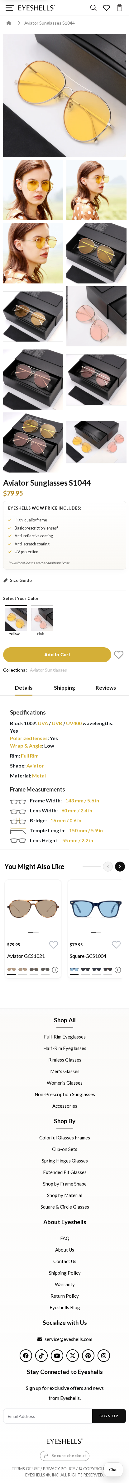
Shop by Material (64, 1195)
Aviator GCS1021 (26, 956)
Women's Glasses (65, 1083)
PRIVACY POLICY (59, 1468)
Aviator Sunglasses (48, 670)
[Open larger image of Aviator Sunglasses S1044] (64, 95)
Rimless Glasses (64, 1059)
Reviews (106, 687)
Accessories (64, 1106)
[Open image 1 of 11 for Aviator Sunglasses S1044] (33, 190)
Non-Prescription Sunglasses (65, 1094)
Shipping (64, 687)
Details (23, 687)
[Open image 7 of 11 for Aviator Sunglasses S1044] (96, 316)
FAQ (64, 1238)
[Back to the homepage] (13, 23)
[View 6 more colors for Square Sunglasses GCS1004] (118, 970)
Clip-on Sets (64, 1149)
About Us (64, 1249)
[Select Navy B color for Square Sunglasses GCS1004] (96, 969)
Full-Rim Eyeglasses (65, 1036)
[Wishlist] (106, 8)
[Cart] (119, 8)
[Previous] (108, 867)
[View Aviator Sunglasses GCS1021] (33, 908)
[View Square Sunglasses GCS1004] (96, 908)
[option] (33, 930)
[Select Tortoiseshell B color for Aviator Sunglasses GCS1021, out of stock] (22, 969)
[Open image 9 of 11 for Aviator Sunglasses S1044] (96, 379)
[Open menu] (10, 8)
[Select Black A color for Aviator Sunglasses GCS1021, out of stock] (45, 969)
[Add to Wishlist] (118, 654)
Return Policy (64, 1296)
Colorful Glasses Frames (64, 1137)
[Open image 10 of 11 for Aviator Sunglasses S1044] (33, 442)
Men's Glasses (64, 1071)
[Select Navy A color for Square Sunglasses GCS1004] (74, 969)
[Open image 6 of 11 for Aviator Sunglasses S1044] (33, 316)
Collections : (15, 670)
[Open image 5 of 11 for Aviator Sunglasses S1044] (96, 253)
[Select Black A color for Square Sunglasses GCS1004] (85, 969)
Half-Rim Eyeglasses (64, 1048)
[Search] (93, 8)
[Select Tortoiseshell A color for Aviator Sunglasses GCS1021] (11, 969)
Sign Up (108, 1416)
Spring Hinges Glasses (65, 1160)
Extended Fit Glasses (65, 1172)
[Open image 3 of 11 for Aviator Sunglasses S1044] (33, 253)
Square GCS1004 (88, 956)
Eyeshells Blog (65, 1307)
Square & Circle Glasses (65, 1206)
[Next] (120, 867)
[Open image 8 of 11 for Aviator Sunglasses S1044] (33, 379)
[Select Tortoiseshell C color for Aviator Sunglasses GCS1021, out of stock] (34, 969)
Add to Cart (57, 654)
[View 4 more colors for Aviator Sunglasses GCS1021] (55, 970)
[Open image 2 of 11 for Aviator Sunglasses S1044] (96, 190)
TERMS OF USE (26, 1468)
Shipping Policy (65, 1273)
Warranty (65, 1284)
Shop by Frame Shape (65, 1183)
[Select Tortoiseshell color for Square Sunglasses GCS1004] (107, 969)
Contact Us (64, 1261)
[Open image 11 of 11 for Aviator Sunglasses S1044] (96, 442)
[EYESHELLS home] (36, 8)
